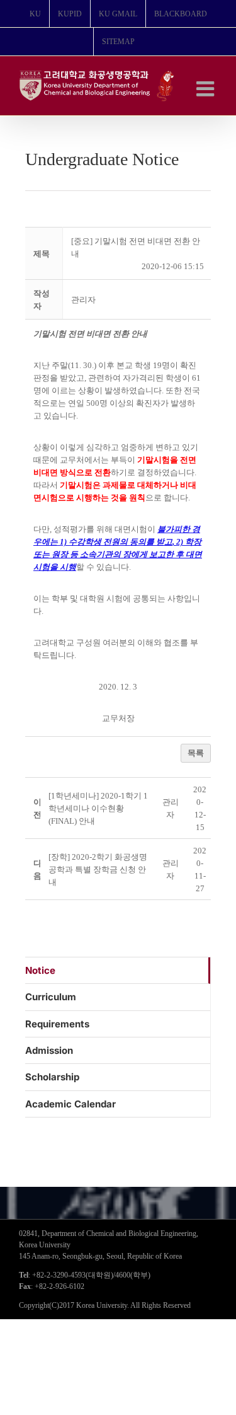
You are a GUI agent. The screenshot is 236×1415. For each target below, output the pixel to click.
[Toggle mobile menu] (206, 88)
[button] (83, 299)
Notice (40, 970)
